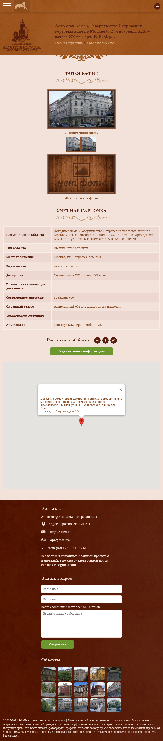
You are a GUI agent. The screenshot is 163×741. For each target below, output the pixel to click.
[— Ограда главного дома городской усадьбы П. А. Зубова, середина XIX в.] (114, 674)
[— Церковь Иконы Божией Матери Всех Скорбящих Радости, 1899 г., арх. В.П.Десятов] (97, 689)
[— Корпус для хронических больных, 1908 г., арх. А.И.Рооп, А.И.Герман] (81, 674)
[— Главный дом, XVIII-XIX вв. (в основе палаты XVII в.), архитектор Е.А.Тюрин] (48, 674)
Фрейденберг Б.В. (89, 325)
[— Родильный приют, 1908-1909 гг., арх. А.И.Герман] (81, 689)
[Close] (120, 389)
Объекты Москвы (100, 43)
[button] (81, 421)
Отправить (57, 644)
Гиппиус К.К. (64, 325)
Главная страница (69, 43)
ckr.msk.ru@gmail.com (58, 565)
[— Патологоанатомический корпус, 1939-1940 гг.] (65, 689)
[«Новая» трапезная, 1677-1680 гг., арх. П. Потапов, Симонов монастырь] (97, 705)
